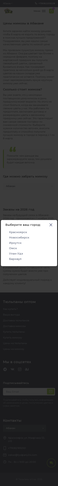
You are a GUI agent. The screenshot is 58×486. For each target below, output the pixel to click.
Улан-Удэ (16, 253)
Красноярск (18, 232)
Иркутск (15, 243)
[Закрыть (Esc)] (51, 225)
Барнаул (15, 259)
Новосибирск (19, 237)
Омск (13, 248)
